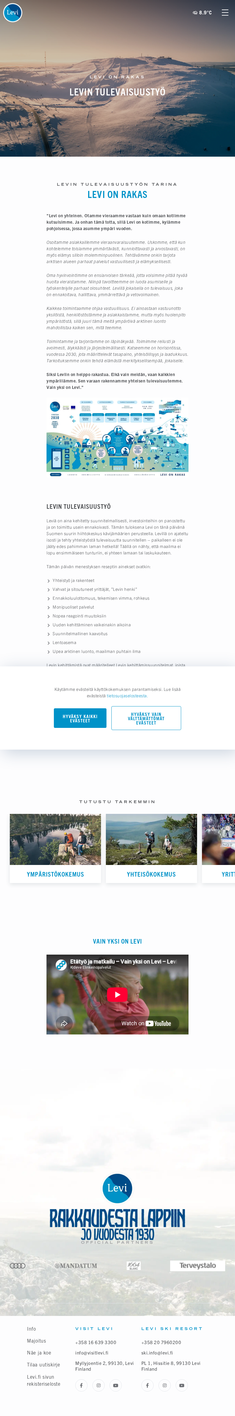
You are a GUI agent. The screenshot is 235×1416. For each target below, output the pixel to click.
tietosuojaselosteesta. (127, 695)
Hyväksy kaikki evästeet (80, 718)
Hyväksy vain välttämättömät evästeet (146, 718)
